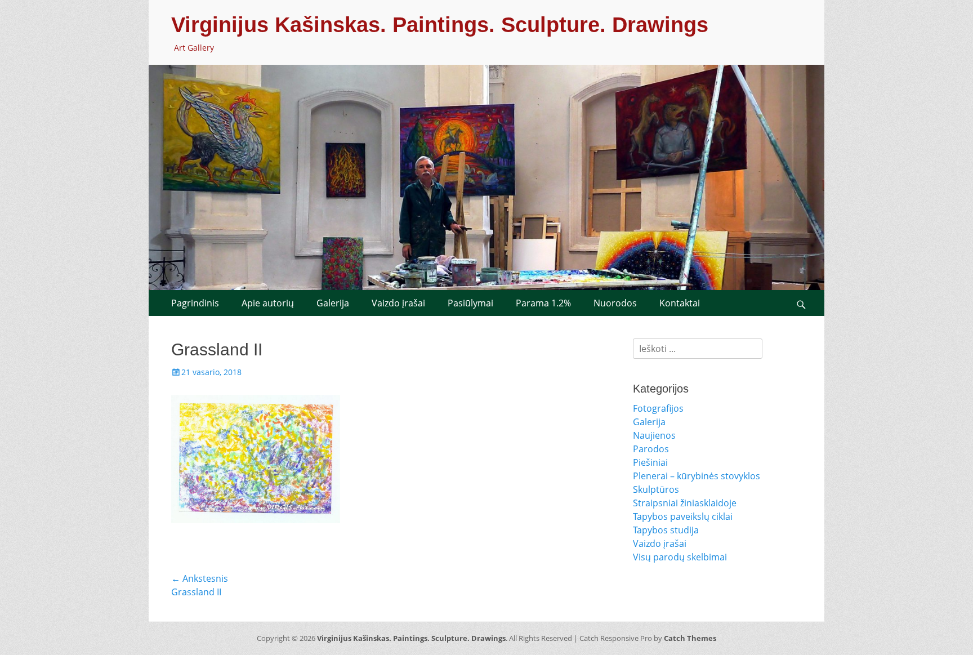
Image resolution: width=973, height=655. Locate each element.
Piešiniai (650, 462)
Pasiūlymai (470, 303)
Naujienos (654, 435)
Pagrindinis (195, 303)
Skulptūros (656, 489)
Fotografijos (658, 408)
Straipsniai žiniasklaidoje (685, 503)
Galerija (332, 303)
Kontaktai (679, 303)
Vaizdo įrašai (398, 303)
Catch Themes (690, 638)
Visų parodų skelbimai (680, 557)
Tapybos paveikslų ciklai (683, 516)
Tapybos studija (666, 530)
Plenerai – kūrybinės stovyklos (696, 476)
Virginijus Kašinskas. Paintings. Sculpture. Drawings (439, 25)
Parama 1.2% (543, 303)
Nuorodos (615, 303)
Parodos (651, 449)
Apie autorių (268, 303)
